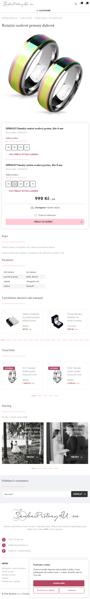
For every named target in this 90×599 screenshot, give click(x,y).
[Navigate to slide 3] (14, 340)
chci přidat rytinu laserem (23, 154)
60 (8, 184)
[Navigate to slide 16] (87, 340)
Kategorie (45, 11)
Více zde (37, 575)
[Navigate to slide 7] (36, 340)
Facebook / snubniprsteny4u (19, 550)
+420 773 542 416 (15, 539)
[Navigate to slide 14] (76, 340)
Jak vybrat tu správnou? (16, 141)
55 (21, 147)
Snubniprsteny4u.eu (9, 18)
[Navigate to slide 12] (65, 340)
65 (21, 184)
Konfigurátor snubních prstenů (14, 568)
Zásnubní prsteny (8, 575)
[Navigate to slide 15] (81, 340)
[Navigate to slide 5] (25, 340)
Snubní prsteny (26, 18)
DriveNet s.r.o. (29, 593)
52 (14, 147)
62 (14, 184)
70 (33, 184)
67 (27, 184)
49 (8, 147)
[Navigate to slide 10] (53, 340)
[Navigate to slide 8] (42, 340)
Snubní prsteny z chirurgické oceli (48, 18)
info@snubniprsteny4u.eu (18, 545)
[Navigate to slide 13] (70, 340)
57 (27, 147)
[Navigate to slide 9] (48, 340)
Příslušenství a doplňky (11, 581)
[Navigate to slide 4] (19, 340)
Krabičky (5, 578)
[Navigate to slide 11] (59, 340)
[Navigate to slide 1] (3, 340)
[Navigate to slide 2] (8, 340)
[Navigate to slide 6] (31, 340)
